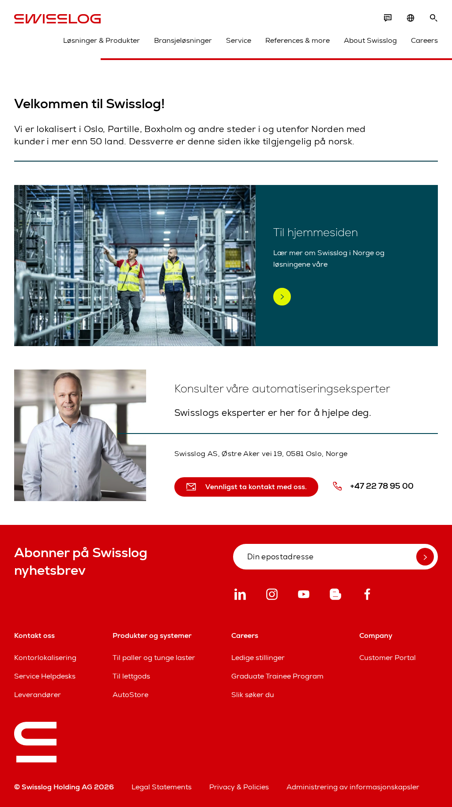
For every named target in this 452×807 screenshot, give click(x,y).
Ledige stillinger (258, 657)
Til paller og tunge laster (154, 657)
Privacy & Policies (239, 787)
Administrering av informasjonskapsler (352, 787)
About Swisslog (370, 40)
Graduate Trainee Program (277, 676)
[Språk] (410, 18)
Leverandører (37, 694)
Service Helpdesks (44, 676)
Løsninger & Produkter (101, 40)
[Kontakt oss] (387, 18)
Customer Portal (387, 657)
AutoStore (130, 694)
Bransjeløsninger (183, 40)
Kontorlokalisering (45, 657)
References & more (297, 40)
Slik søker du (252, 694)
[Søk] (433, 18)
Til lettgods (131, 676)
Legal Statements (162, 787)
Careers (424, 40)
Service (238, 40)
